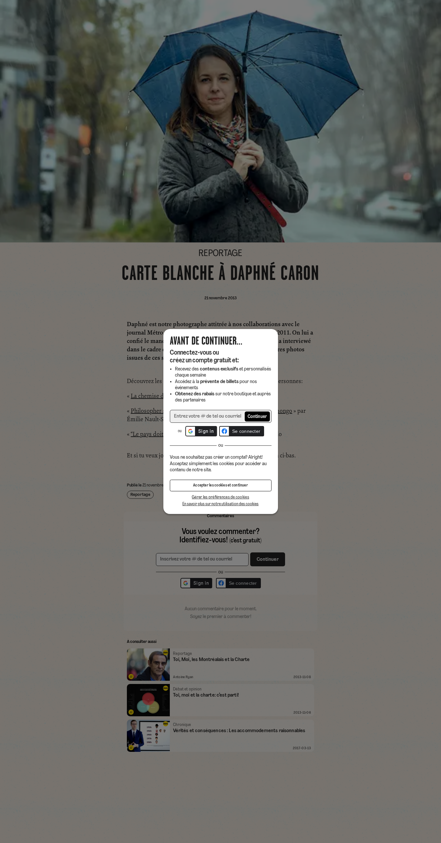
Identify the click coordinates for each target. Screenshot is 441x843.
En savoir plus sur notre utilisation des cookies (220, 504)
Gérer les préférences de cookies (220, 497)
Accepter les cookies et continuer (220, 485)
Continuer (257, 416)
